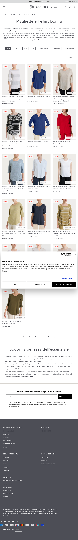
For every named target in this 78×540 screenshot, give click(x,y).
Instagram (6, 460)
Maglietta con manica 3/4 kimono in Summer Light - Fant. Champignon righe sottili (64, 98)
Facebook (6, 457)
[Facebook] (1, 521)
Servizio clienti (46, 431)
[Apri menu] (4, 7)
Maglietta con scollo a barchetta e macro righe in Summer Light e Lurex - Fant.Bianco (13, 98)
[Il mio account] (66, 7)
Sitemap (5, 497)
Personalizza (38, 284)
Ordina (69, 57)
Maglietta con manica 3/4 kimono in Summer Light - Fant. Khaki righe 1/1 (13, 233)
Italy (17, 530)
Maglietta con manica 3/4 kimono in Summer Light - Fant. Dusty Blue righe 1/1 (13, 188)
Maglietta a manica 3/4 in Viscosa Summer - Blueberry (38, 142)
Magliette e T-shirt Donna (32, 14)
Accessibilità (7, 490)
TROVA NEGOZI (72, 1)
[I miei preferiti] (69, 7)
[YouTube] (13, 521)
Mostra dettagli (67, 278)
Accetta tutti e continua (64, 284)
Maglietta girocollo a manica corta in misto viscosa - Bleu (38, 232)
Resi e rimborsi (7, 440)
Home (6, 14)
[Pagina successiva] (55, 337)
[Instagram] (5, 521)
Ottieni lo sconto (65, 397)
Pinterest (6, 470)
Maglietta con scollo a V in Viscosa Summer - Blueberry (38, 97)
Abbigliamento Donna (17, 14)
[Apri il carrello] (73, 7)
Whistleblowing (8, 493)
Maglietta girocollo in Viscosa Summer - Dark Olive (11, 322)
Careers (44, 460)
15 (48, 337)
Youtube (5, 467)
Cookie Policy (7, 487)
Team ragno (45, 457)
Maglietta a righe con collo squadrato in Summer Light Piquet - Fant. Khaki (64, 233)
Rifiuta (14, 284)
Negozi (5, 447)
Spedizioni (6, 434)
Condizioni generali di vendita (12, 480)
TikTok (5, 464)
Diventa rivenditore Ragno (49, 464)
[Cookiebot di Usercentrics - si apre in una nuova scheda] (62, 254)
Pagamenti (6, 437)
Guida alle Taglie (8, 431)
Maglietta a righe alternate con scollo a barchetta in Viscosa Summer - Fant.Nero (12, 143)
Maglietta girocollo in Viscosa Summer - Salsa (62, 142)
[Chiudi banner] (75, 254)
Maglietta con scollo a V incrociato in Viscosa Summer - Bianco (64, 187)
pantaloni (21, 35)
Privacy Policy (7, 484)
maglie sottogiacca (13, 31)
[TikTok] (17, 521)
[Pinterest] (9, 521)
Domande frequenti (9, 444)
